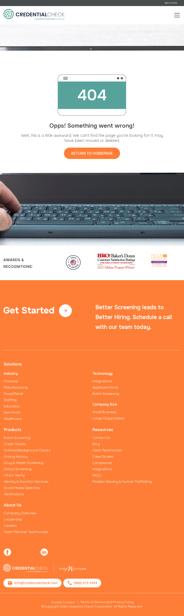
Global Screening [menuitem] (17, 469)
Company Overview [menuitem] (20, 513)
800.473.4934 (171, 3)
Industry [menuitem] (11, 373)
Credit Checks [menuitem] (15, 444)
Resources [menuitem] (102, 429)
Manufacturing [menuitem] (16, 387)
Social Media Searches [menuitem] (22, 487)
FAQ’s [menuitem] (97, 475)
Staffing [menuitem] (10, 400)
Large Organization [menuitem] (108, 418)
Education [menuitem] (12, 406)
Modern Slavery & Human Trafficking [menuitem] (122, 481)
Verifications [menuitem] (14, 494)
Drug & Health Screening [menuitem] (23, 462)
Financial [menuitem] (11, 381)
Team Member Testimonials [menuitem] (26, 531)
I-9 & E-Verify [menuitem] (14, 475)
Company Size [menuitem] (104, 404)
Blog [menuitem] (96, 444)
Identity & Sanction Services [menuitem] (26, 481)
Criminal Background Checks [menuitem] (27, 450)
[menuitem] (7, 552)
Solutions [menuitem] (13, 364)
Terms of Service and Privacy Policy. (107, 602)
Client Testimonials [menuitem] (107, 450)
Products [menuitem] (12, 429)
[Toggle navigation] (177, 15)
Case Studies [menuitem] (103, 456)
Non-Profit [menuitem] (12, 412)
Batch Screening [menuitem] (105, 393)
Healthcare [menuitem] (13, 418)
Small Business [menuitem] (104, 412)
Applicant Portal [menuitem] (105, 387)
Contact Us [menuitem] (101, 437)
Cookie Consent (63, 602)
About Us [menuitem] (12, 505)
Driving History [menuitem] (15, 456)
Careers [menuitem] (10, 525)
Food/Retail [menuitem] (13, 393)
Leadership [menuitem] (13, 519)
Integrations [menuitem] (102, 381)
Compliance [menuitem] (102, 462)
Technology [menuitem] (102, 373)
